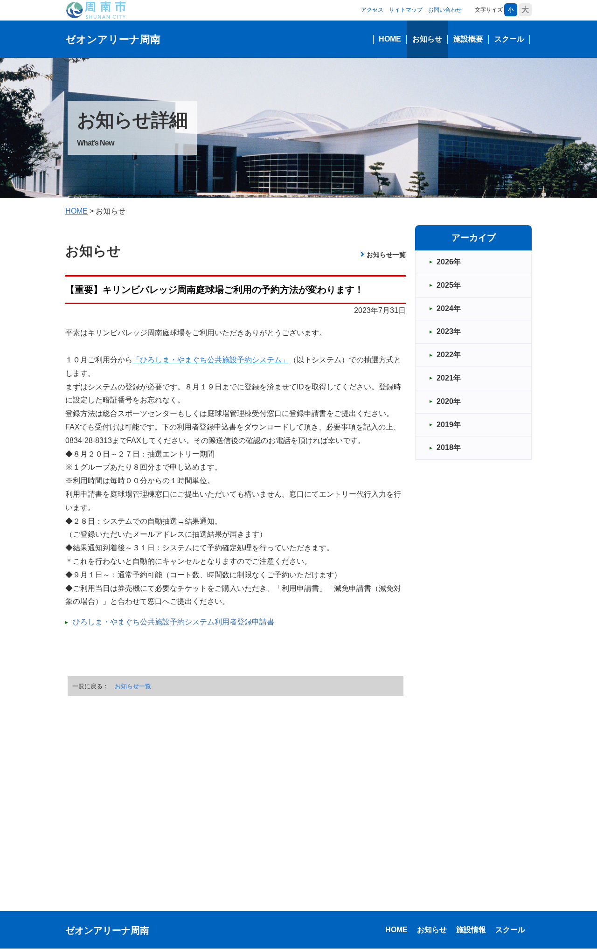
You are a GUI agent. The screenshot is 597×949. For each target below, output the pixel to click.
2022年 (449, 355)
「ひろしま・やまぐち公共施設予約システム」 (210, 360)
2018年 (449, 447)
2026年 (449, 262)
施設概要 (468, 39)
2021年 (449, 378)
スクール (509, 39)
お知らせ (427, 39)
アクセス (372, 10)
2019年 (449, 425)
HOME (390, 39)
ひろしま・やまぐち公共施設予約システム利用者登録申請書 (173, 622)
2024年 (449, 308)
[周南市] (95, 10)
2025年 (449, 285)
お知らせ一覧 (386, 254)
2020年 (449, 401)
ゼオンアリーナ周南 (112, 39)
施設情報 (471, 930)
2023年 (449, 331)
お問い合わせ (445, 10)
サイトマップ (406, 10)
